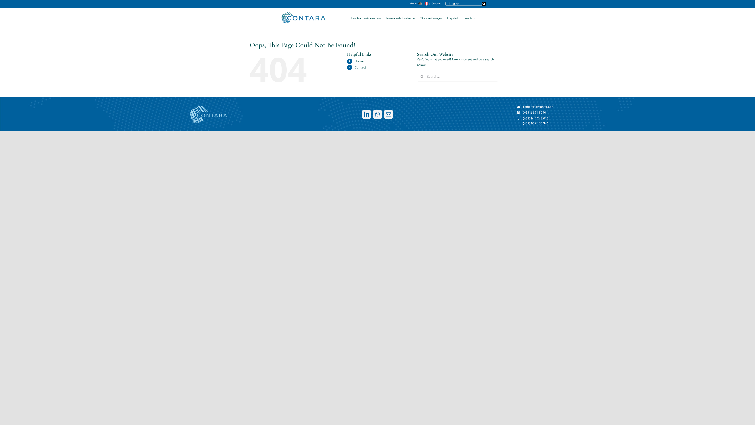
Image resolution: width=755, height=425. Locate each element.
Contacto (436, 3)
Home (359, 61)
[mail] (388, 114)
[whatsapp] (377, 114)
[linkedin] (366, 114)
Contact (360, 67)
